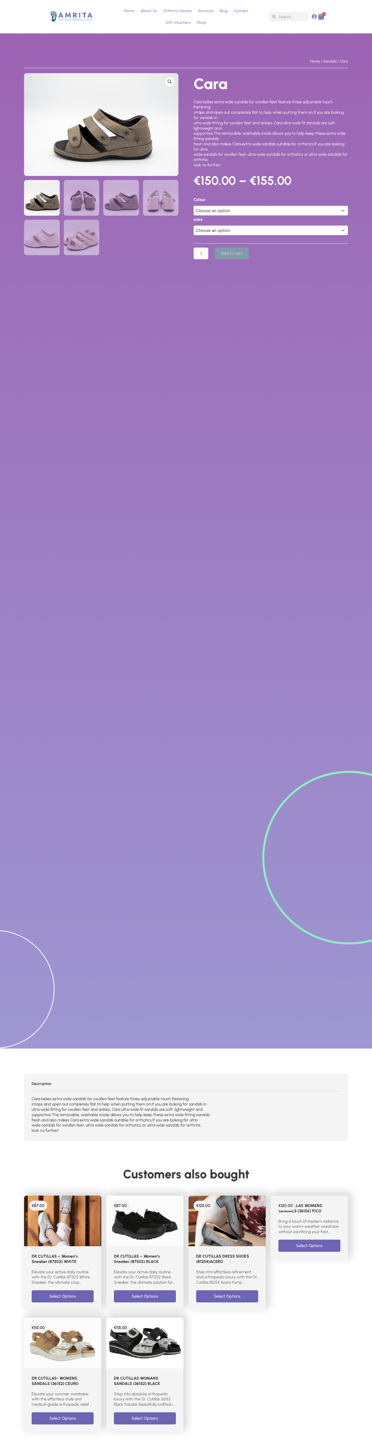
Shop (201, 22)
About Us (148, 10)
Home (129, 10)
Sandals (330, 61)
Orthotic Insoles (177, 10)
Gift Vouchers (178, 22)
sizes (198, 219)
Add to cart (231, 253)
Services (206, 10)
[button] (169, 81)
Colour (199, 199)
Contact (241, 10)
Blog (224, 10)
